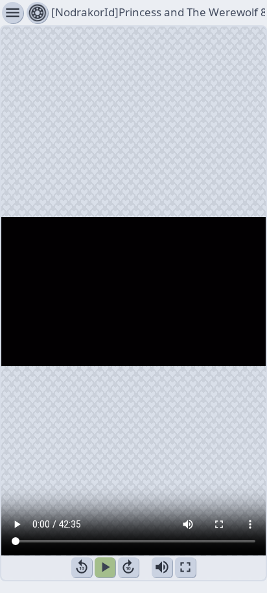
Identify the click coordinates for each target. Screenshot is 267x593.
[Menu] (37, 12)
